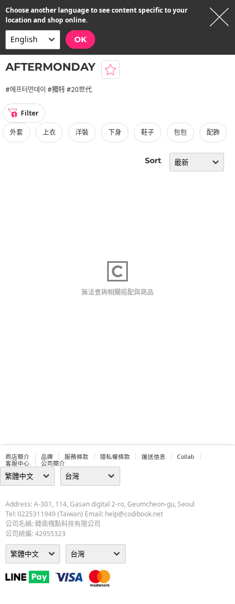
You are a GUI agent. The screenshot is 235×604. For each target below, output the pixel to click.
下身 (114, 132)
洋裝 (82, 132)
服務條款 (76, 457)
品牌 (47, 457)
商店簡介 (17, 457)
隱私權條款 (115, 457)
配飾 (213, 132)
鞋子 (147, 132)
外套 (16, 132)
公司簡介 (53, 463)
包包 (180, 132)
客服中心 (17, 463)
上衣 (49, 132)
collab (186, 457)
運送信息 (154, 457)
